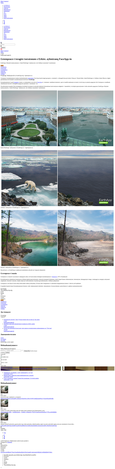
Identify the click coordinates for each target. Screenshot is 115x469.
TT (4, 12)
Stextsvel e (54, 276)
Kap (5, 432)
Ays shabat (3, 339)
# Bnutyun (3, 72)
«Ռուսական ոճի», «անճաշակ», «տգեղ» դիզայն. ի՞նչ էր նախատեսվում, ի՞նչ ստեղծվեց (29, 412)
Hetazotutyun (7, 9)
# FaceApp (3, 68)
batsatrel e (16, 82)
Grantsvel (6, 1)
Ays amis (3, 340)
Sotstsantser (7, 11)
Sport (5, 15)
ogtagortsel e (31, 78)
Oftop (5, 16)
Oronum (3, 47)
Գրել (2, 2)
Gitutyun (6, 8)
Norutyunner (7, 7)
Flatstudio (9, 442)
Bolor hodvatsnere (8, 18)
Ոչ (5, 430)
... (1, 41)
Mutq (2, 1)
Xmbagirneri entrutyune (6, 367)
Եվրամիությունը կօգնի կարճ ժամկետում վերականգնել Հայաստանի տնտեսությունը (29, 425)
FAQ (5, 14)
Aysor (2, 337)
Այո (2, 430)
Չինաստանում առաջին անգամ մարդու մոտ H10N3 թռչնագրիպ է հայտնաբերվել (27, 398)
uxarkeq (7, 352)
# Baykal (3, 71)
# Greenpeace (4, 69)
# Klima (3, 74)
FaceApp (39, 82)
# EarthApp (3, 67)
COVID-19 (6, 5)
